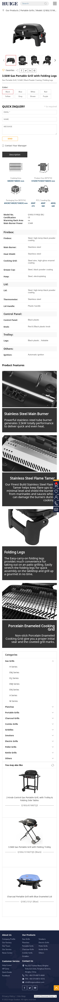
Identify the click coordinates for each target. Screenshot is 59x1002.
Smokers (42, 939)
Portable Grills (27, 10)
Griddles (25, 956)
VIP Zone (5, 968)
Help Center (7, 965)
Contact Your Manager (16, 145)
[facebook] (21, 70)
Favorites (9, 70)
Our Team (6, 946)
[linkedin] (30, 70)
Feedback (6, 975)
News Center (7, 953)
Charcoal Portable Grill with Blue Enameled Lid (29, 896)
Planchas (25, 942)
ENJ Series (14, 672)
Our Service (6, 949)
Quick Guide (7, 972)
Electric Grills (44, 942)
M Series (13, 701)
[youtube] (35, 988)
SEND (10, 138)
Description (14, 154)
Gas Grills (26, 939)
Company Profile (8, 939)
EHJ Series (14, 689)
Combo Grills (27, 953)
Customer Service (10, 961)
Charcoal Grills (28, 949)
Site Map (21, 996)
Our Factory (6, 942)
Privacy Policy (8, 996)
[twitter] (26, 70)
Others (41, 953)
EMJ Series (14, 684)
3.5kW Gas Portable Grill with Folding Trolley (29, 847)
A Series (13, 695)
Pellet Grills (43, 946)
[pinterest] (34, 70)
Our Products (12, 10)
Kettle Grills (43, 949)
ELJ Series (14, 678)
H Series (13, 666)
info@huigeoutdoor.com (34, 982)
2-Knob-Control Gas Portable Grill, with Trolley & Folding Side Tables (29, 799)
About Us (6, 935)
